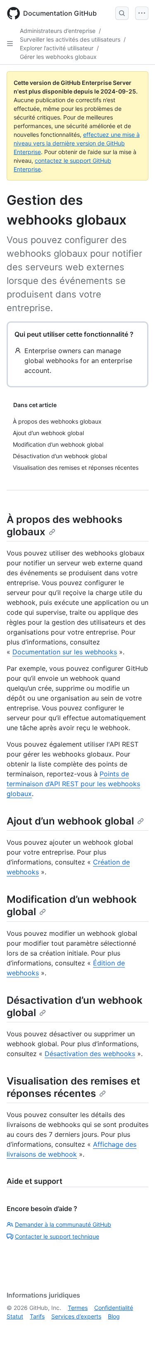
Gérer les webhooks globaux (58, 56)
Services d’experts (76, 1316)
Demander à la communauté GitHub (63, 1224)
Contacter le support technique (57, 1236)
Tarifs (37, 1316)
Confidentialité (113, 1307)
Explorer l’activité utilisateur (56, 48)
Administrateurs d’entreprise (57, 30)
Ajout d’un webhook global (70, 821)
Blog (114, 1316)
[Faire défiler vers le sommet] (137, 1329)
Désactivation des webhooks (90, 1053)
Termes (78, 1307)
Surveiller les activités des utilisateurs (70, 39)
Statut (15, 1316)
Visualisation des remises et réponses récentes (73, 1087)
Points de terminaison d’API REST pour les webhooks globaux (73, 784)
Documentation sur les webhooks (64, 652)
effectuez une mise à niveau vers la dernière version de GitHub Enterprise (77, 143)
